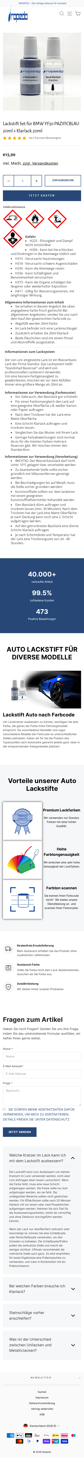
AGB (42, 1414)
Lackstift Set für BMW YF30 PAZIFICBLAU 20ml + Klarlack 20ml (41, 127)
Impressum (42, 1397)
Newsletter (41, 1377)
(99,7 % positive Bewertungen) (45, 138)
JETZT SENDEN (20, 1132)
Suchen (42, 1391)
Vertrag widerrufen (42, 1408)
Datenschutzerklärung (42, 1403)
